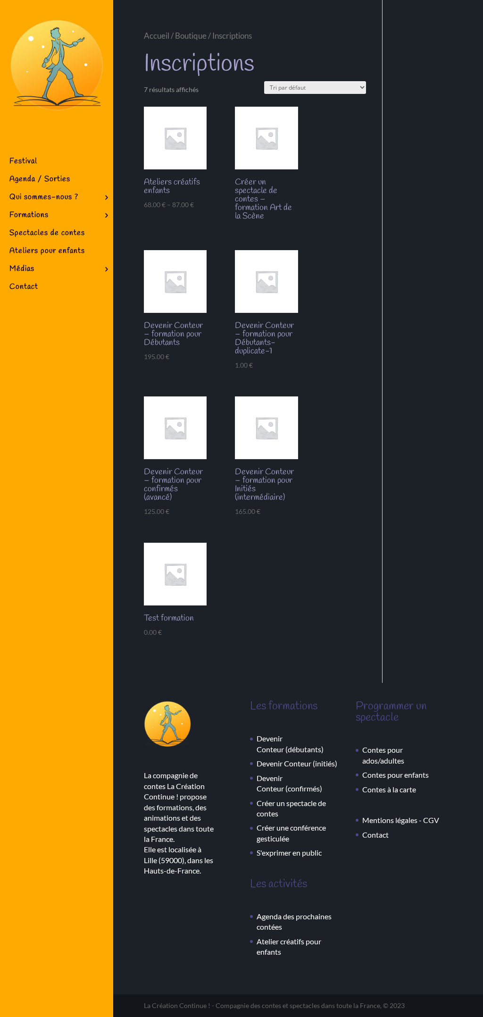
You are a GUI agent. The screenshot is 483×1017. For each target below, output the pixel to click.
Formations (29, 216)
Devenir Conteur (284, 763)
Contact (23, 288)
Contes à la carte (389, 789)
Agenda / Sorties (39, 180)
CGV (431, 819)
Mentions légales (389, 819)
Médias (21, 270)
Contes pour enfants (395, 774)
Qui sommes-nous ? (43, 198)
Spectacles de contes (47, 234)
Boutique (191, 36)
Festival (23, 162)
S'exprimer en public (289, 852)
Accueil (156, 36)
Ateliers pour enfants (47, 252)
